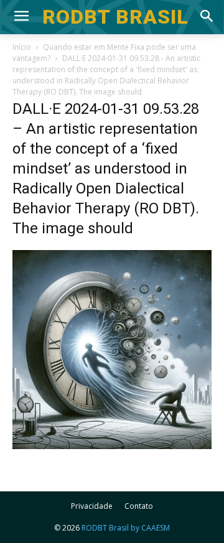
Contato (138, 506)
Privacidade (92, 506)
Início (21, 47)
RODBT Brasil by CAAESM (126, 527)
